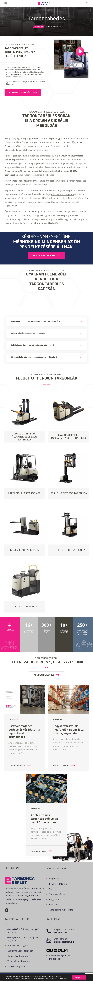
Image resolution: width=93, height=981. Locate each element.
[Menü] (5, 3)
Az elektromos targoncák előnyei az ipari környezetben (44, 819)
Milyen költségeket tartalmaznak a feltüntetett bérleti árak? (36, 321)
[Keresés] (87, 3)
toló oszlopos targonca (62, 194)
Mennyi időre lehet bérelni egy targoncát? (28, 333)
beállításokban (63, 978)
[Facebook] (6, 910)
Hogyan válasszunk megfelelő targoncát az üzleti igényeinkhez (68, 730)
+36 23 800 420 (61, 932)
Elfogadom (79, 977)
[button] (23, 92)
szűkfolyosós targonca (64, 190)
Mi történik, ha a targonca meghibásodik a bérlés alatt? (34, 357)
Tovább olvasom (17, 765)
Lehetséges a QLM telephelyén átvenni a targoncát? (32, 345)
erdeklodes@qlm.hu (64, 941)
